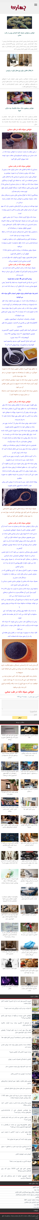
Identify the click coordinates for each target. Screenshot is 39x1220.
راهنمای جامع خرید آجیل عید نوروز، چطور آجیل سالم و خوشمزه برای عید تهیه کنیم (29, 970)
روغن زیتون (4, 603)
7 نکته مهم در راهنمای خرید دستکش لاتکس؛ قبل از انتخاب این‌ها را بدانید (29, 952)
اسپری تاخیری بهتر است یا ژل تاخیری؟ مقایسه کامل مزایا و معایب (29, 988)
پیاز (21, 419)
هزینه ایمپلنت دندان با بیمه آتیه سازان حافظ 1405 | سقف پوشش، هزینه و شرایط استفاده (9, 881)
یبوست (4, 243)
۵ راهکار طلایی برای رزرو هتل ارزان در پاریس (19, 70)
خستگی (16, 665)
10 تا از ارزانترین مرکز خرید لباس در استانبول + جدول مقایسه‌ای (29, 772)
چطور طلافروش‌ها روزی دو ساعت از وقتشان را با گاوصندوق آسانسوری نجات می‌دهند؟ (9, 773)
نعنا (35, 680)
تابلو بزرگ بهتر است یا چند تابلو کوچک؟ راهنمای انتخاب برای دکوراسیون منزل (10, 917)
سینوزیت (26, 632)
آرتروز (20, 257)
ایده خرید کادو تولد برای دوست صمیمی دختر (10, 953)
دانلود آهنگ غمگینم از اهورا (10, 968)
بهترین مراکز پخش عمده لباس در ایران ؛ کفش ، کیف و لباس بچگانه (9, 809)
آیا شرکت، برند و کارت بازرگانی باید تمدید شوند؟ (29, 754)
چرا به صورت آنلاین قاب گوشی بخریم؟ (29, 826)
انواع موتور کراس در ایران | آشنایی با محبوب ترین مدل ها (29, 934)
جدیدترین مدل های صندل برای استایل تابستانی (29, 844)
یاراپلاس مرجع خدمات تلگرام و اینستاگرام (27, 1195)
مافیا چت (36, 1205)
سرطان (6, 195)
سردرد (17, 592)
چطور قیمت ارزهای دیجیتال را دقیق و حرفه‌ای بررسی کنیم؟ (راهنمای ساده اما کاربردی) (10, 899)
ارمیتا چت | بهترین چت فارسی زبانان (10, 987)
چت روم (36, 1190)
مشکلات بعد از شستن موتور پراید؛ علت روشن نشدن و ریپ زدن (29, 863)
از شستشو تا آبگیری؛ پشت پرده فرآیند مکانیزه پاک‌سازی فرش (29, 898)
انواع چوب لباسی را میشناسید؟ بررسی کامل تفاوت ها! (29, 808)
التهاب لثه (13, 257)
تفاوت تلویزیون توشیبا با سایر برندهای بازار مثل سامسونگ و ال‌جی (10, 755)
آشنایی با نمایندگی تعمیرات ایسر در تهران (29, 790)
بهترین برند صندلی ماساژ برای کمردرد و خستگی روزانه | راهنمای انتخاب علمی (29, 881)
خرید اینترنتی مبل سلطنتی (31, 1202)
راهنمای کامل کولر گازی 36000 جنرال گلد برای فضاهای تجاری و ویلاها (9, 737)
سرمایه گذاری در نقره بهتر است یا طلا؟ (29, 736)
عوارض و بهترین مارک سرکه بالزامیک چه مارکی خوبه (19, 109)
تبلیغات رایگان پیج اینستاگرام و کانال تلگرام (27, 1192)
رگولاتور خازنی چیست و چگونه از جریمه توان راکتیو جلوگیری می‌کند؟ (9, 845)
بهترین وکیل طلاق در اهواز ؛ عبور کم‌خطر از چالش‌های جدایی (9, 826)
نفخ (3, 188)
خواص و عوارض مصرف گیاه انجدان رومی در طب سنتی (19, 34)
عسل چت (36, 1207)
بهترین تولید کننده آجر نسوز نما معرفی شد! (10, 793)
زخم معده (17, 191)
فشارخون (29, 257)
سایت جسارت (21, 152)
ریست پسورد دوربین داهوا (31, 1200)
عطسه (9, 599)
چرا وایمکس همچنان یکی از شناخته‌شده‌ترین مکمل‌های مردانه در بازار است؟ (9, 935)
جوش (26, 209)
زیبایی (25, 206)
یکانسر (37, 1197)
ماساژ (9, 416)
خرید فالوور (36, 1187)
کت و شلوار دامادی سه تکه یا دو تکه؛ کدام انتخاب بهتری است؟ (9, 862)
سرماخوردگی (19, 599)
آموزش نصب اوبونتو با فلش (29, 915)
